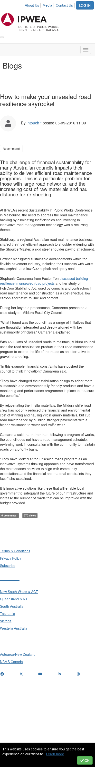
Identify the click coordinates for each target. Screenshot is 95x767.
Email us (8, 703)
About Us (32, 5)
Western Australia (13, 628)
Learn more (55, 753)
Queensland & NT (14, 598)
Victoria (5, 620)
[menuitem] (33, 4)
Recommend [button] (11, 148)
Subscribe (7, 565)
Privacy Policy (10, 558)
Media (47, 5)
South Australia (11, 606)
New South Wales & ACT (19, 591)
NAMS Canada (11, 661)
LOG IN (85, 5)
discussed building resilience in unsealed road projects (44, 281)
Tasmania (7, 613)
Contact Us (64, 5)
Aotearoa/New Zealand (18, 654)
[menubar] (50, 4)
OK (86, 760)
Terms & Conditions (15, 550)
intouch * (34, 123)
